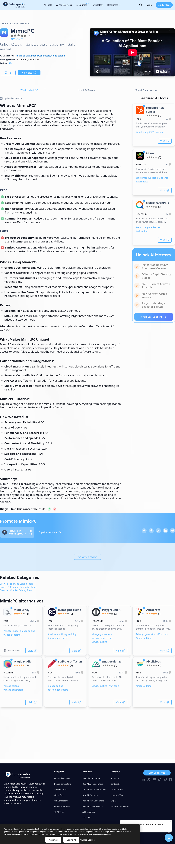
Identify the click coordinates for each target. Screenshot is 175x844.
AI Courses (81, 4)
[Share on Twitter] (158, 530)
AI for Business (64, 4)
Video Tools (59, 795)
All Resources (88, 812)
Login (149, 5)
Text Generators (61, 789)
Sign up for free (157, 772)
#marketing (142, 132)
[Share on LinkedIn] (165, 530)
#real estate (54, 634)
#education (142, 231)
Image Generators (62, 784)
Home (5, 23)
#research (161, 132)
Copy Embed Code (48, 532)
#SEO (152, 132)
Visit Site (27, 72)
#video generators (13, 634)
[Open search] (140, 5)
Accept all (53, 839)
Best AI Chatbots (90, 795)
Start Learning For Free (153, 316)
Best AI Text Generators (93, 800)
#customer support (146, 177)
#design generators (58, 638)
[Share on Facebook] (151, 530)
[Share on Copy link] (144, 530)
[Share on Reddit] (172, 530)
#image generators (102, 634)
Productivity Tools (62, 778)
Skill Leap (86, 817)
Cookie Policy (105, 834)
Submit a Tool (117, 789)
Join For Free (164, 4)
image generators (40, 55)
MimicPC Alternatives (146, 90)
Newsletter (97, 4)
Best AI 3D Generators (92, 806)
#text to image (10, 630)
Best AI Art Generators (92, 784)
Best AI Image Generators (94, 789)
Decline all (71, 839)
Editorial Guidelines (120, 806)
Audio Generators (62, 806)
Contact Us (115, 784)
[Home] (14, 5)
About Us (115, 778)
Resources (112, 4)
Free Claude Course (91, 778)
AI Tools (48, 4)
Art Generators (61, 800)
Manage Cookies (87, 839)
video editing (58, 55)
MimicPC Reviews (87, 90)
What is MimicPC (29, 90)
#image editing (27, 630)
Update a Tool (117, 795)
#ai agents (162, 177)
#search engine (144, 227)
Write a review (89, 556)
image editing (23, 55)
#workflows (142, 181)
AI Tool (14, 23)
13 (9, 72)
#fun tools (163, 634)
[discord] (10, 63)
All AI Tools (59, 812)
